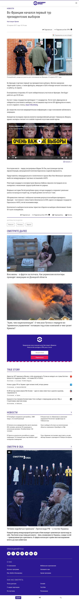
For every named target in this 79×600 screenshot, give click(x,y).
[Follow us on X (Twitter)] (13, 553)
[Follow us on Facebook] (9, 553)
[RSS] (31, 553)
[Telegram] (40, 597)
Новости (10, 8)
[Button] (47, 29)
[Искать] (61, 597)
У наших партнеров (13, 587)
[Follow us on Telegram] (26, 553)
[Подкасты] (35, 553)
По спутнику (11, 591)
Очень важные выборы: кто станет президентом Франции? (33, 126)
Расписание (44, 591)
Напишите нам (45, 569)
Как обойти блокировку (14, 573)
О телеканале (11, 566)
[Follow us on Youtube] (18, 553)
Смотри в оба (15, 446)
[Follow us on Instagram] (22, 553)
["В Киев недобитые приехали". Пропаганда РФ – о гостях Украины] (39, 488)
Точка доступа (11, 584)
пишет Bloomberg (31, 105)
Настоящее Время (13, 21)
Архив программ (45, 573)
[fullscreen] (70, 158)
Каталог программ (13, 569)
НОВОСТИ (12, 412)
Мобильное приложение (48, 566)
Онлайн (42, 584)
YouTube (43, 587)
